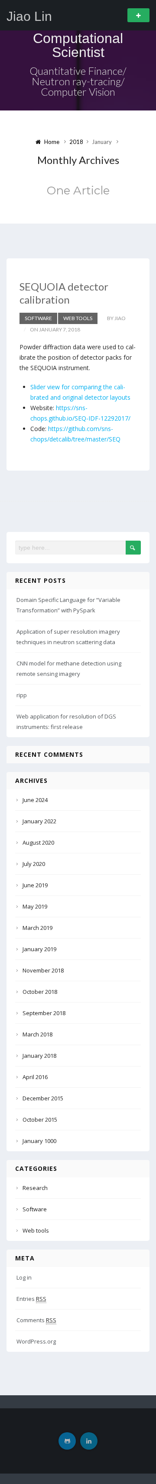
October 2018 (40, 992)
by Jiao (116, 318)
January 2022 (39, 821)
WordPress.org (36, 1341)
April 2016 (35, 1077)
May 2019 (35, 906)
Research (35, 1188)
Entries (31, 1299)
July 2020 (34, 864)
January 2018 (39, 1056)
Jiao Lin (29, 16)
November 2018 (43, 970)
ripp (21, 695)
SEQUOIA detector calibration (64, 293)
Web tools (77, 318)
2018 (76, 141)
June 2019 (35, 885)
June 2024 (35, 800)
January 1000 (39, 1141)
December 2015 (43, 1098)
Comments (36, 1320)
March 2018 (37, 1034)
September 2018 (44, 1013)
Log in (24, 1277)
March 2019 (37, 928)
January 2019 (39, 949)
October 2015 (40, 1119)
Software (38, 318)
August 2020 (38, 842)
